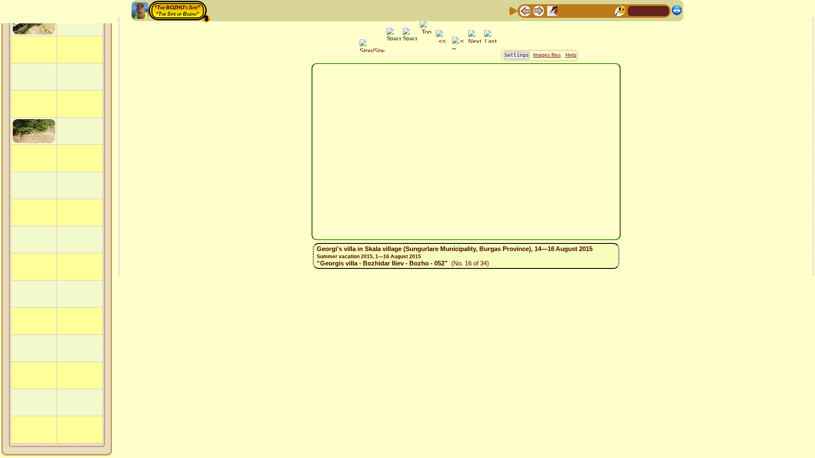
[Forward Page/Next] (539, 10)
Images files (547, 55)
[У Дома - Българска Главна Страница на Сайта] (662, 10)
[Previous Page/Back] (525, 10)
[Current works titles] (579, 10)
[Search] (620, 10)
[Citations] (566, 10)
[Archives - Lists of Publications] (552, 10)
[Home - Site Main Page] (635, 10)
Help (570, 55)
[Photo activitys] (593, 10)
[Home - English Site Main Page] (649, 10)
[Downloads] (606, 10)
